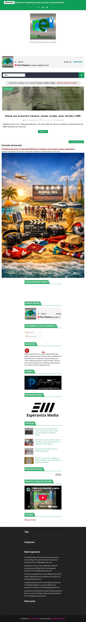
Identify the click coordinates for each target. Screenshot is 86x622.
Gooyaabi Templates (58, 619)
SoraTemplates (34, 619)
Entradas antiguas (76, 142)
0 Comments (60, 120)
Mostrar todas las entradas (67, 83)
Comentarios (32, 336)
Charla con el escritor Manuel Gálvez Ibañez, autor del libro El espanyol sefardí (48, 460)
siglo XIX (9, 89)
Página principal (30, 520)
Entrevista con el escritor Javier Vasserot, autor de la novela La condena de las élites (48, 442)
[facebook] (38, 7)
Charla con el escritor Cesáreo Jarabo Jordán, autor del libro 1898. (43, 116)
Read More (43, 131)
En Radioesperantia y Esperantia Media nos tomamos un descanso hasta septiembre (38, 149)
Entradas (30, 332)
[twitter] (47, 7)
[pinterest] (42, 7)
